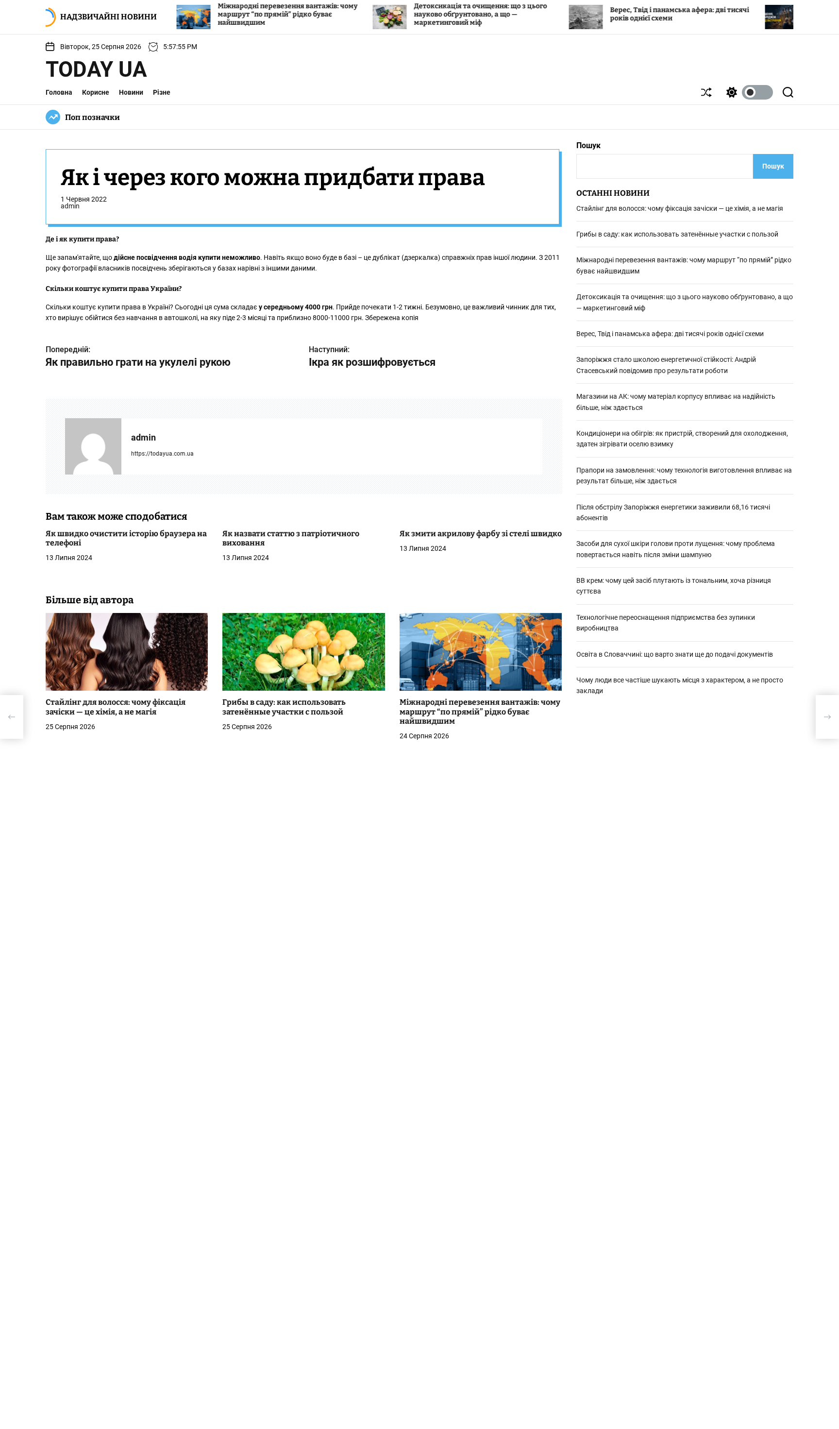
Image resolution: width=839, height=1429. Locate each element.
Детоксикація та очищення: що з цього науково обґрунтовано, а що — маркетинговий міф (437, 14)
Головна (59, 92)
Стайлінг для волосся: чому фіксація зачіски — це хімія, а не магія (115, 707)
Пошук (588, 145)
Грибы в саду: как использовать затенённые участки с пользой (284, 707)
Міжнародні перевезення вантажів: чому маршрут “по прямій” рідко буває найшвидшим (245, 14)
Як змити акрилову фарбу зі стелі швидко (481, 533)
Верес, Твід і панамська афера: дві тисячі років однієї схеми (670, 334)
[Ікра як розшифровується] (827, 717)
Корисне (95, 92)
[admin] (93, 446)
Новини (131, 92)
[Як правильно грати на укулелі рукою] (11, 717)
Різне (161, 92)
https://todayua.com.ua (162, 453)
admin (70, 206)
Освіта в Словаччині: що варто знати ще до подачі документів (674, 654)
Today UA (96, 69)
